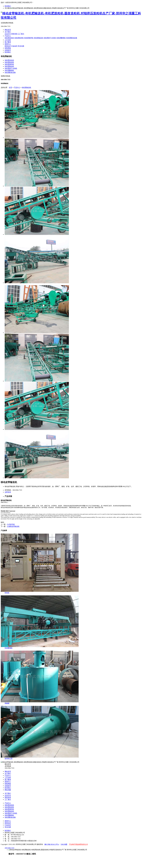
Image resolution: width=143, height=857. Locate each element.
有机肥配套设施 (71, 38)
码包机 (7, 593)
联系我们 (8, 6)
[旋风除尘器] (40, 757)
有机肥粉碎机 (19, 38)
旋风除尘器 (8, 758)
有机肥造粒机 (9, 38)
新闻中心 (8, 44)
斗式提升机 (11, 524)
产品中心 (8, 36)
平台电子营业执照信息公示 (78, 844)
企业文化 (8, 34)
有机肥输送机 (38, 38)
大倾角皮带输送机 (13, 526)
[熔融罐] (40, 702)
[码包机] (40, 591)
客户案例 (8, 42)
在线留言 (8, 50)
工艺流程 (8, 40)
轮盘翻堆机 (8, 648)
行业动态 (14, 46)
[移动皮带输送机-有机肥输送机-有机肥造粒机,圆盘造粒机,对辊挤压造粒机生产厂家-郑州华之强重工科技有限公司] (71, 17)
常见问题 (21, 46)
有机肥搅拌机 (28, 38)
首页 (10, 87)
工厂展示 (21, 34)
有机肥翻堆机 (61, 38)
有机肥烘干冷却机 (50, 38)
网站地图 (8, 790)
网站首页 (8, 30)
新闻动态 (8, 46)
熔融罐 (7, 703)
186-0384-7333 (9, 848)
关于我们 (8, 32)
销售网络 (8, 48)
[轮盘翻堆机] (40, 646)
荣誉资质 (14, 34)
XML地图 (64, 844)
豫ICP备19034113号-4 (51, 844)
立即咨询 (8, 492)
